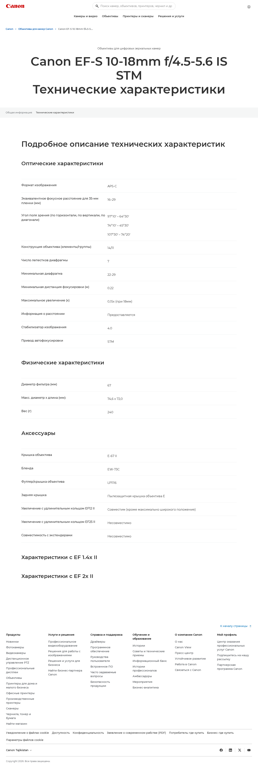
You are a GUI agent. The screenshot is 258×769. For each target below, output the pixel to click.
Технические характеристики (55, 112)
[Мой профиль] (249, 7)
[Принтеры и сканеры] (155, 16)
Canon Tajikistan (17, 750)
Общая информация (19, 112)
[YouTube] (248, 750)
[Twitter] (239, 750)
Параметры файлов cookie (24, 740)
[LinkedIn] (230, 750)
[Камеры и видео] (98, 16)
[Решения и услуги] (185, 16)
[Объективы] (119, 16)
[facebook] (221, 750)
